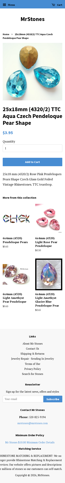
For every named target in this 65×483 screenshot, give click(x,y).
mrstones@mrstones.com (32, 423)
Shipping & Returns (32, 353)
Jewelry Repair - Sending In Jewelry (32, 358)
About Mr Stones (33, 343)
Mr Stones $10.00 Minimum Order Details (30, 442)
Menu (11, 4)
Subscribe (52, 399)
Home (6, 34)
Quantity (9, 141)
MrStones (33, 19)
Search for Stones (32, 374)
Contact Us (32, 348)
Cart (59, 4)
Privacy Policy (32, 369)
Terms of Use (32, 364)
